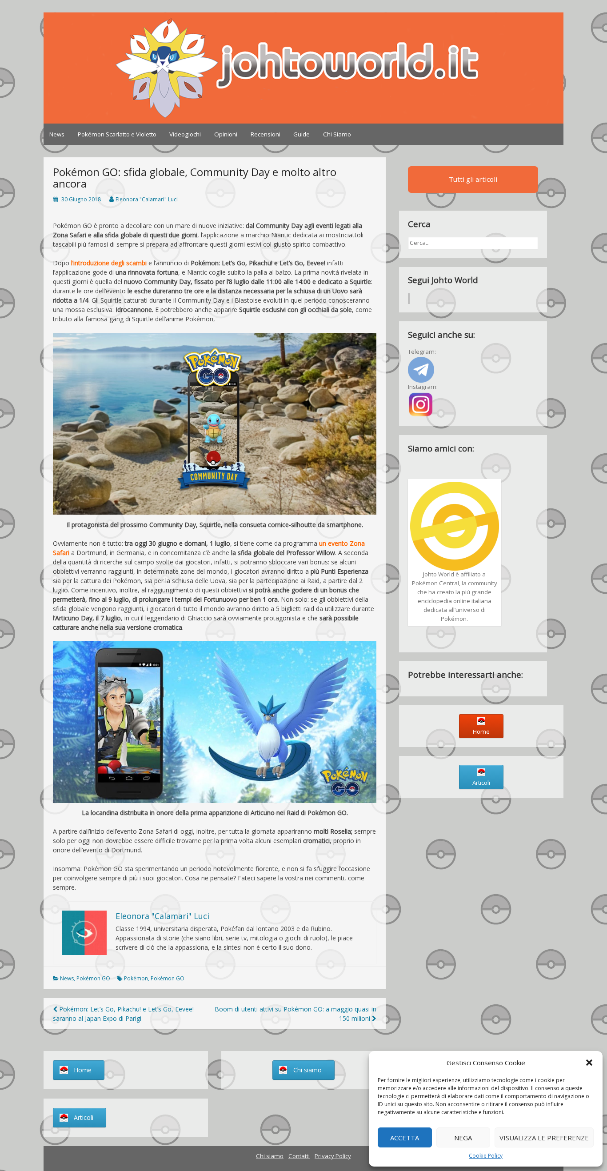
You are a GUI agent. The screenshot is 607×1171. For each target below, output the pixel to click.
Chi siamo (270, 1156)
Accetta (404, 1137)
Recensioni (265, 134)
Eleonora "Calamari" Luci (147, 199)
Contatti (299, 1156)
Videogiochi (185, 134)
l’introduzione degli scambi (109, 263)
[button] (589, 1062)
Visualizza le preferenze (544, 1137)
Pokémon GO (93, 978)
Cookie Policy (486, 1155)
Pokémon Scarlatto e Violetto (117, 134)
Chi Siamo (337, 134)
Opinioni (225, 134)
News (56, 134)
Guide (301, 134)
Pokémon (136, 978)
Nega (463, 1137)
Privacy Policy (333, 1156)
